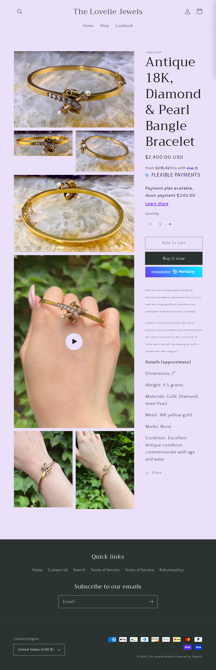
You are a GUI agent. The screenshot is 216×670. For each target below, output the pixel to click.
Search (79, 570)
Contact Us (58, 570)
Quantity (152, 214)
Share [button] (157, 473)
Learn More (157, 203)
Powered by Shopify (188, 656)
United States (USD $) (36, 649)
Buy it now (174, 258)
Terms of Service (105, 570)
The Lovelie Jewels (161, 656)
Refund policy (171, 570)
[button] (20, 11)
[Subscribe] (151, 602)
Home (37, 570)
